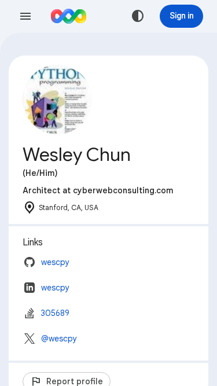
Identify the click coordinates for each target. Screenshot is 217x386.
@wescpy (59, 338)
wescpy (55, 262)
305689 (55, 313)
